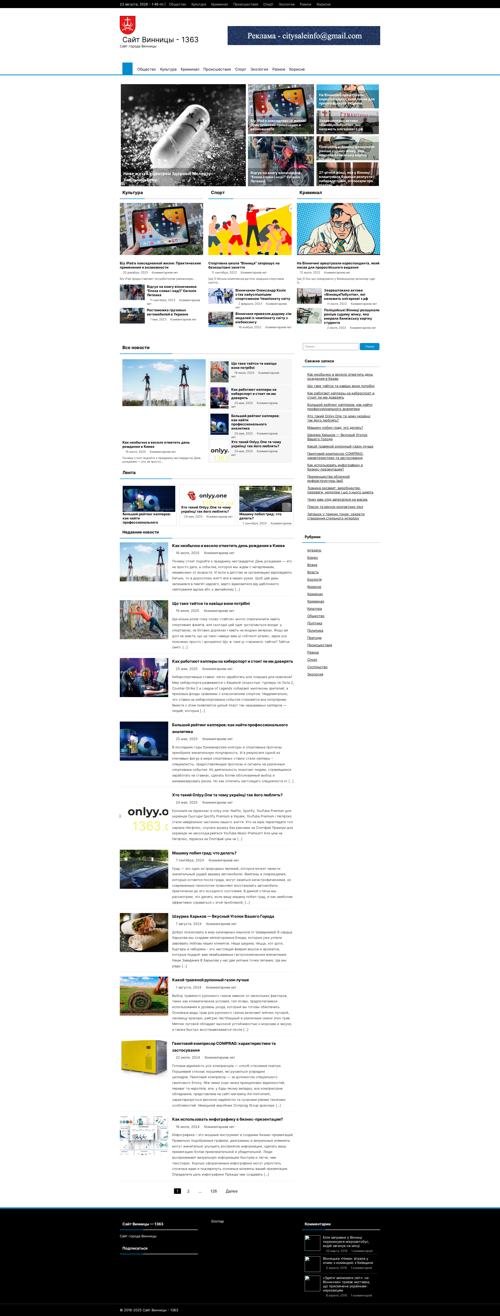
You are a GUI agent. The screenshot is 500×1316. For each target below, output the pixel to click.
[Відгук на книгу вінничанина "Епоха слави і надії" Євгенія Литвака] (132, 299)
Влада (312, 565)
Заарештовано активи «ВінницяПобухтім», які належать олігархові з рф (341, 125)
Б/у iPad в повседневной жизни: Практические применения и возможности (278, 125)
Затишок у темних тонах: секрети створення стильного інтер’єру (336, 516)
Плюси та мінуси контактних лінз (335, 507)
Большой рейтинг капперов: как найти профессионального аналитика (255, 422)
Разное (305, 4)
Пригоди (314, 638)
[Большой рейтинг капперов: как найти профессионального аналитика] (219, 433)
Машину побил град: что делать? (204, 853)
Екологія (314, 579)
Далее (232, 1191)
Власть (313, 572)
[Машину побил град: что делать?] (235, 499)
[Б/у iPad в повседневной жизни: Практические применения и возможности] (161, 254)
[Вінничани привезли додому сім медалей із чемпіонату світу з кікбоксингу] (220, 326)
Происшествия (245, 4)
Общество (177, 4)
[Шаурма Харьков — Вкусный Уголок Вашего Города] (294, 499)
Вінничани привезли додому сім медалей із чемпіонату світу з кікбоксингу (263, 318)
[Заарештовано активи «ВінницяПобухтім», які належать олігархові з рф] (309, 302)
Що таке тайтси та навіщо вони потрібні (254, 365)
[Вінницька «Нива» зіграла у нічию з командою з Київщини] (312, 1264)
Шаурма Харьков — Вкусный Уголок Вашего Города (293, 516)
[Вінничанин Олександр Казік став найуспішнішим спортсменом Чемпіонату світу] (220, 302)
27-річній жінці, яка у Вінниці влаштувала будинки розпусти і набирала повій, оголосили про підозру (346, 178)
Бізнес (312, 557)
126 (213, 1191)
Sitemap (217, 1221)
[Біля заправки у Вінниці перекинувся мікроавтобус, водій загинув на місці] (312, 1243)
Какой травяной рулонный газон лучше (210, 979)
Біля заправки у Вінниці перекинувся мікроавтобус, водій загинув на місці (346, 1241)
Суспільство (317, 667)
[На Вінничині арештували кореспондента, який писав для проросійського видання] (338, 254)
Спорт (268, 4)
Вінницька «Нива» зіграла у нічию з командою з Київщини (348, 1260)
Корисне (324, 4)
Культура (198, 4)
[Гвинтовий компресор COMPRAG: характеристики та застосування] (144, 1077)
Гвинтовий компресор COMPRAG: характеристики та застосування (335, 455)
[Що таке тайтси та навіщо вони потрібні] (219, 381)
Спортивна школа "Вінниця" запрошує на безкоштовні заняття (244, 265)
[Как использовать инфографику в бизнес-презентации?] (144, 1153)
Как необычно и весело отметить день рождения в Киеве (228, 545)
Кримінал (315, 594)
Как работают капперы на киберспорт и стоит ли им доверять (254, 393)
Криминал (219, 4)
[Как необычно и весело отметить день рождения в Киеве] (164, 405)
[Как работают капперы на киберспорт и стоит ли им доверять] (219, 407)
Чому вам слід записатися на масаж (337, 499)
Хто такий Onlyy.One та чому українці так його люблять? (256, 444)
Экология (287, 4)
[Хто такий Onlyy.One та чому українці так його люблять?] (219, 459)
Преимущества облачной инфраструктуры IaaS (328, 478)
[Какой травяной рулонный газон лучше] (144, 1014)
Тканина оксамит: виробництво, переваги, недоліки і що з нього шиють (340, 490)
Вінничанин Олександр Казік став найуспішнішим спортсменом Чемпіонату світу (262, 294)
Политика (315, 630)
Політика (314, 623)
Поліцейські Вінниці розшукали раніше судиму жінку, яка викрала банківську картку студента (346, 153)
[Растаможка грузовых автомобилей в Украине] (132, 322)
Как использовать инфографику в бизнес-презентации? (227, 1119)
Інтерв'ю (314, 550)
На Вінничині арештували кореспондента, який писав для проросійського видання (347, 99)
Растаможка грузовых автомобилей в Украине (167, 312)
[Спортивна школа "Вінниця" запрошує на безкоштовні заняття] (250, 254)
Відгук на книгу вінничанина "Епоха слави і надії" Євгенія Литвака (275, 177)
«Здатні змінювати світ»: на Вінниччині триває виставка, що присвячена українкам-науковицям (346, 1284)
